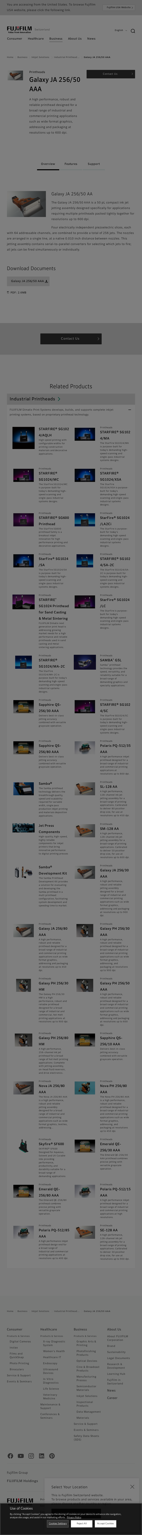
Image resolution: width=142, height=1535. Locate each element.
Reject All (82, 1524)
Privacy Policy (74, 1517)
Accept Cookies (105, 1524)
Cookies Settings (58, 1524)
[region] (71, 1519)
